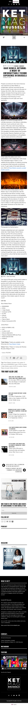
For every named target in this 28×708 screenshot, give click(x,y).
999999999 (10, 364)
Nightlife (22, 66)
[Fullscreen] (25, 668)
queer (16, 364)
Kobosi (12, 368)
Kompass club (15, 362)
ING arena (4, 364)
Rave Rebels (7, 362)
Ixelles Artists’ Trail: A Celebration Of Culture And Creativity (15, 465)
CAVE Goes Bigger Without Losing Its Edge (17, 393)
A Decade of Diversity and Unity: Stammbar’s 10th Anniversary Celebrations (14, 470)
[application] (14, 662)
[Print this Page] (21, 358)
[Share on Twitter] (7, 358)
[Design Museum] (14, 489)
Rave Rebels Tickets (14, 344)
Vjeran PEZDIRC (6, 352)
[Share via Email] (14, 358)
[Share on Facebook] (10, 358)
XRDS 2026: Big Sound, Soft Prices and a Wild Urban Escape (17, 377)
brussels (24, 364)
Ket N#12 (14, 546)
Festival (16, 66)
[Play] (2, 668)
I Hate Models (5, 366)
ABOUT (10, 1)
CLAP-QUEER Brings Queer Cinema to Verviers (18, 428)
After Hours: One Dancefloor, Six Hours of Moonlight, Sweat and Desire (17, 445)
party (10, 366)
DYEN (20, 364)
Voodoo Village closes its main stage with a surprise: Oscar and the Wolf (17, 411)
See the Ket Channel (6, 672)
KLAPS (15, 366)
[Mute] (23, 668)
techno (16, 368)
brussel (7, 368)
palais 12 (22, 362)
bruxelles (19, 366)
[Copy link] (17, 358)
